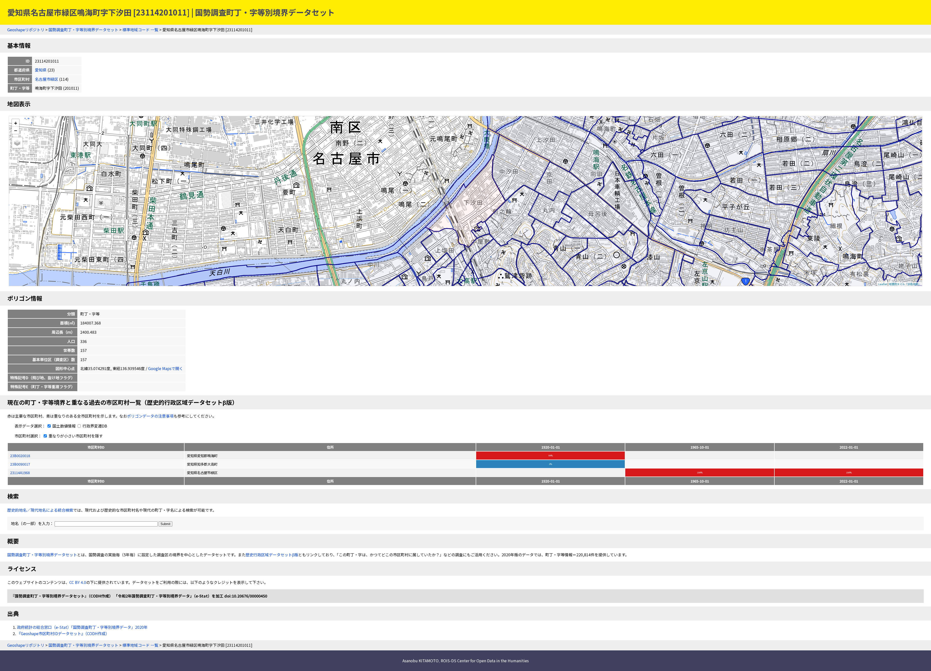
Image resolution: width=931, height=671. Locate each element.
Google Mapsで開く (165, 368)
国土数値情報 (64, 426)
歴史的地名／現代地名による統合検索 (40, 510)
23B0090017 (20, 464)
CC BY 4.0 (77, 582)
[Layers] (17, 142)
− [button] (15, 130)
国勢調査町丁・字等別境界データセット (83, 29)
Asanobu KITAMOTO (420, 660)
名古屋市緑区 (46, 79)
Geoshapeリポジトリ (25, 29)
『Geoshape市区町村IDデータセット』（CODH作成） (63, 633)
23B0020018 (20, 455)
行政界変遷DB (94, 426)
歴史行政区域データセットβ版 (272, 555)
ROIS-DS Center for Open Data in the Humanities (485, 660)
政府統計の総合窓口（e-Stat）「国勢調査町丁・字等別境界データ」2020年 (82, 627)
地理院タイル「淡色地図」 (905, 284)
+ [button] (15, 123)
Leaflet (882, 284)
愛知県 (41, 70)
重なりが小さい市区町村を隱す (75, 436)
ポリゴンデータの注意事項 (150, 416)
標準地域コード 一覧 (140, 29)
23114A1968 (20, 472)
